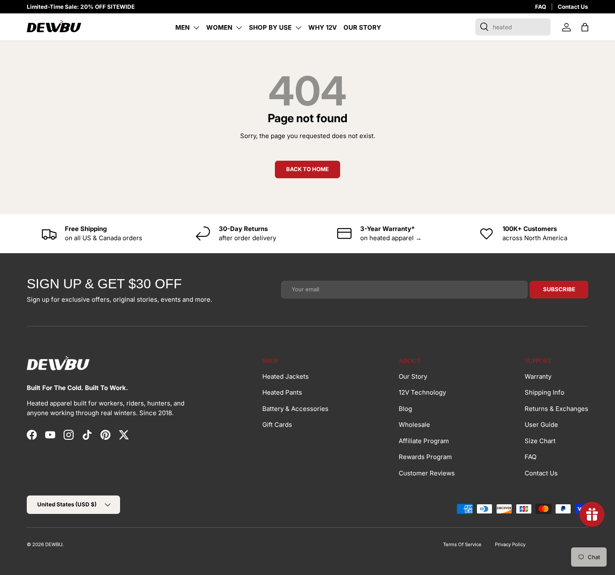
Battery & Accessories (295, 409)
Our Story (413, 376)
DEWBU (53, 544)
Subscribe (559, 289)
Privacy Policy (510, 544)
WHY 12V (322, 27)
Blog (405, 409)
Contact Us (573, 6)
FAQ (540, 6)
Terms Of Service (462, 544)
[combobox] (513, 27)
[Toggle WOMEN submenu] (239, 28)
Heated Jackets (285, 376)
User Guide (541, 425)
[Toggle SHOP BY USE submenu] (298, 28)
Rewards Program (425, 457)
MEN (182, 27)
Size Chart (540, 441)
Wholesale (414, 425)
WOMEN (219, 27)
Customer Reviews (427, 473)
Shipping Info (544, 392)
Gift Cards (277, 425)
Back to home (307, 169)
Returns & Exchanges (556, 409)
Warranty (538, 376)
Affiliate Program (424, 441)
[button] (584, 27)
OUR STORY (362, 27)
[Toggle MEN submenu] (196, 28)
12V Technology (422, 392)
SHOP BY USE (270, 27)
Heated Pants (282, 392)
